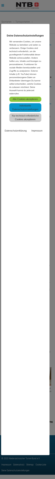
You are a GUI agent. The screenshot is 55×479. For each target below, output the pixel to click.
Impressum (36, 130)
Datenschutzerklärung (16, 130)
